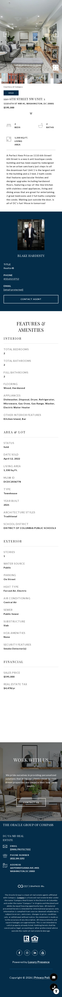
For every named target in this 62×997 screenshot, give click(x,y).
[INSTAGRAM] (27, 953)
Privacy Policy (43, 977)
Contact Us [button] (31, 802)
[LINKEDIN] (35, 953)
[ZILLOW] (43, 953)
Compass (20, 898)
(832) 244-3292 (17, 858)
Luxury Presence (39, 962)
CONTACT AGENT (31, 299)
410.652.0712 (11, 278)
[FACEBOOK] (19, 953)
